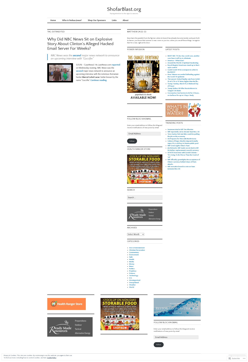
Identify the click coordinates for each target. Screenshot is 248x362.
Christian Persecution (137, 250)
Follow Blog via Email (139, 119)
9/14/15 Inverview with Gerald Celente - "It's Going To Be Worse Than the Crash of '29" (183, 155)
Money (131, 264)
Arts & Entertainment (137, 248)
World (131, 287)
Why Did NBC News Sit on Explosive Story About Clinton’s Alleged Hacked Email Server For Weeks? (80, 44)
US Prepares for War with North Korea (182, 139)
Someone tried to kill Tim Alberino (180, 129)
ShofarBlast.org (124, 9)
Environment (134, 255)
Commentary (134, 252)
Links (114, 20)
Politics (132, 269)
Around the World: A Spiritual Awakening (183, 63)
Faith (131, 257)
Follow (132, 141)
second (77, 55)
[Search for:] (144, 198)
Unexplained (134, 282)
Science (132, 273)
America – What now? (176, 60)
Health (131, 259)
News (131, 266)
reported (116, 65)
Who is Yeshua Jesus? (72, 20)
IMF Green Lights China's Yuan (178, 146)
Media (131, 262)
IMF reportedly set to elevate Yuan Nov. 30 (183, 132)
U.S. (130, 278)
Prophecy (132, 271)
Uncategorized (134, 280)
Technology (133, 275)
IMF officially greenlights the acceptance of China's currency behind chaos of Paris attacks (184, 162)
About (125, 20)
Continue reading (98, 80)
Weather (132, 285)
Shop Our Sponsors (97, 20)
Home (53, 20)
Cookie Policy (51, 358)
